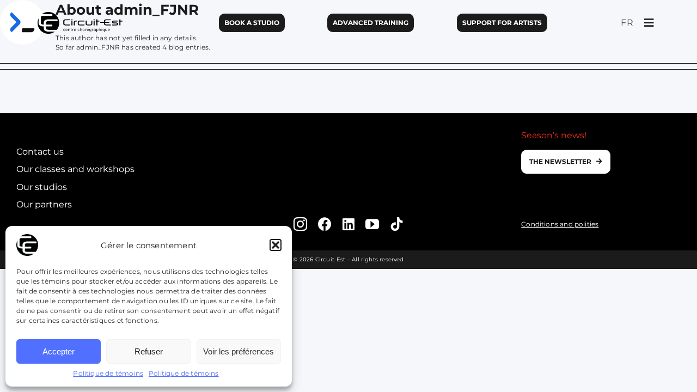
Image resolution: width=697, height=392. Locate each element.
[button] (275, 245)
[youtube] (372, 224)
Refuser (148, 351)
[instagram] (300, 224)
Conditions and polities (559, 224)
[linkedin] (348, 224)
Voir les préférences (238, 351)
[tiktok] (396, 224)
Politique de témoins (108, 373)
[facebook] (325, 224)
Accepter (58, 351)
